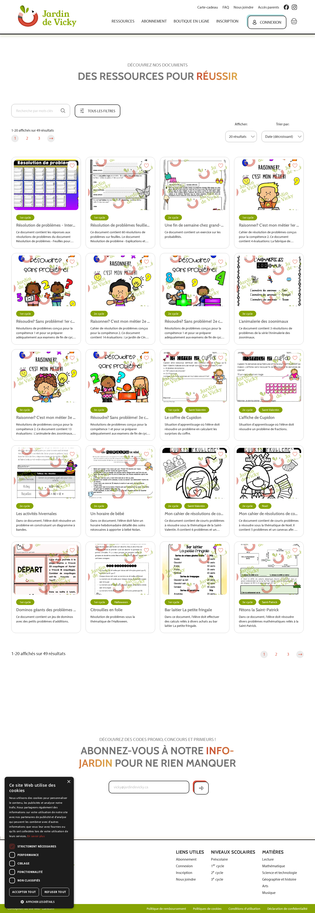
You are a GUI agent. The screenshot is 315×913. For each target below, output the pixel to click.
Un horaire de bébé (107, 513)
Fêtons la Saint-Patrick (259, 609)
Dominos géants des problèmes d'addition (46, 609)
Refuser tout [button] (55, 892)
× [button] (68, 781)
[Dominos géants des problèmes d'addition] (46, 569)
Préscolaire (219, 859)
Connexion (270, 22)
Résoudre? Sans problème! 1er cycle (46, 321)
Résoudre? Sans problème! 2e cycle (195, 321)
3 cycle (217, 879)
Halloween (121, 602)
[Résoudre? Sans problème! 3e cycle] (120, 377)
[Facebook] (286, 7)
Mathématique (273, 866)
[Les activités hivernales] (46, 473)
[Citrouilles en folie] (120, 569)
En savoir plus (36, 836)
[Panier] (294, 21)
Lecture (268, 859)
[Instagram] (294, 7)
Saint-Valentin (197, 410)
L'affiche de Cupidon (257, 417)
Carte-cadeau (207, 7)
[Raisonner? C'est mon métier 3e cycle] (46, 377)
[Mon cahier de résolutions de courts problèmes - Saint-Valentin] (194, 473)
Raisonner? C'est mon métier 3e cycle (46, 417)
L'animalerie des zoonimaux (263, 321)
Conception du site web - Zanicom (31, 908)
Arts (265, 886)
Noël (265, 506)
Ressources (123, 21)
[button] (39, 901)
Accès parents (268, 7)
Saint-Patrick (269, 602)
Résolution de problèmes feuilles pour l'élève (120, 225)
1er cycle (25, 217)
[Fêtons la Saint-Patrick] (269, 569)
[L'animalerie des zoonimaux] (269, 281)
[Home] (50, 17)
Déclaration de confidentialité (287, 909)
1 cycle (217, 866)
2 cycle (217, 872)
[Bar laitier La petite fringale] (194, 569)
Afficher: (241, 124)
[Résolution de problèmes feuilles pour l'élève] (120, 184)
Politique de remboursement (166, 909)
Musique (269, 892)
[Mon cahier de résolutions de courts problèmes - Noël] (269, 473)
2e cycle (173, 217)
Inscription (227, 21)
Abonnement (154, 21)
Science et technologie (279, 872)
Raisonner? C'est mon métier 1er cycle (269, 225)
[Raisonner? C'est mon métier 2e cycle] (120, 281)
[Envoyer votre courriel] (201, 788)
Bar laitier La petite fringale (188, 609)
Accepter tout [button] (24, 892)
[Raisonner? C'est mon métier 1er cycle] (269, 184)
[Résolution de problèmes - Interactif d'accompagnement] (46, 184)
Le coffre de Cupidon (183, 417)
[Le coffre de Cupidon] (194, 377)
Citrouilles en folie (106, 609)
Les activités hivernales (36, 513)
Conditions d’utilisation (244, 909)
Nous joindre (243, 7)
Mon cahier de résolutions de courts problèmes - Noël (269, 513)
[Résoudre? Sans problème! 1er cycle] (46, 281)
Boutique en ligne (191, 21)
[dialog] (39, 842)
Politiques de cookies (207, 909)
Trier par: (282, 124)
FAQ (226, 7)
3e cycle (247, 313)
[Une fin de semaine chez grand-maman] (194, 184)
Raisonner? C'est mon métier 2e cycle (120, 321)
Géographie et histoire (279, 879)
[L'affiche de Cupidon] (269, 377)
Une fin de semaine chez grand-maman (195, 225)
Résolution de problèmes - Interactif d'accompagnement (46, 225)
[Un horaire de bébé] (120, 473)
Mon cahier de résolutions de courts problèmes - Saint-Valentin (195, 513)
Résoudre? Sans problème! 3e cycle (120, 417)
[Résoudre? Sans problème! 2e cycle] (194, 281)
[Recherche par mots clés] (63, 110)
